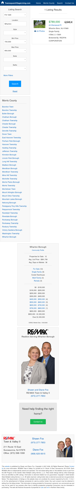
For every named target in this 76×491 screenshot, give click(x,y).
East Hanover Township (11, 137)
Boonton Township (9, 110)
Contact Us (69, 3)
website (7, 466)
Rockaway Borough (10, 219)
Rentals (36, 281)
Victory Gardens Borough (12, 230)
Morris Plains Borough (11, 182)
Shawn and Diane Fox (38, 389)
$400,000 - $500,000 (37, 299)
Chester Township (9, 127)
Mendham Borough (9, 168)
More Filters (8, 75)
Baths (15, 65)
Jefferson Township (9, 151)
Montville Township (9, 178)
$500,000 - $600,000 (37, 302)
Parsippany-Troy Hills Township (14, 206)
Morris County (48, 3)
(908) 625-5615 (38, 453)
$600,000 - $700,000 (37, 305)
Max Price (15, 47)
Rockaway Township (10, 223)
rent (48, 487)
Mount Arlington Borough (12, 192)
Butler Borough (8, 113)
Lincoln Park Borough (10, 158)
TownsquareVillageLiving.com (17, 3)
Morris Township (8, 185)
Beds (15, 56)
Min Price (15, 38)
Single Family (37, 272)
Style (15, 29)
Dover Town (7, 134)
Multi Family (36, 278)
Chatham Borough (9, 117)
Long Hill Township (9, 161)
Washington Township (10, 233)
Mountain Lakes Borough (12, 199)
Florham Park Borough (11, 141)
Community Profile (38, 250)
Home (38, 3)
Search (60, 3)
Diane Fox (38, 449)
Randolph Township (10, 213)
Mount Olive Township (11, 195)
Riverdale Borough (9, 216)
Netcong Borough (9, 202)
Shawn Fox (38, 438)
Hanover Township (9, 144)
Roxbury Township (9, 226)
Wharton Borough (9, 237)
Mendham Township (10, 171)
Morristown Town (9, 189)
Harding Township (9, 148)
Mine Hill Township (9, 175)
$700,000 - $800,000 (37, 308)
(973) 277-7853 (38, 395)
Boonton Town (7, 106)
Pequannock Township (11, 209)
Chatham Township (9, 120)
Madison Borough (9, 165)
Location (15, 20)
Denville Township (9, 130)
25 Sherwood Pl (55, 25)
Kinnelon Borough (9, 154)
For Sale (36, 269)
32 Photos (41, 31)
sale (42, 487)
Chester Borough (9, 124)
